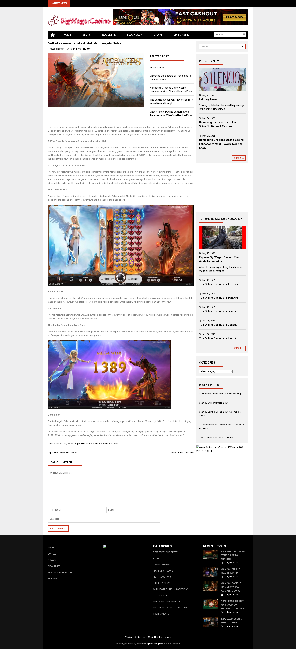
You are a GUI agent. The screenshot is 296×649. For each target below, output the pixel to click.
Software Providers (165, 595)
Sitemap (52, 578)
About (51, 547)
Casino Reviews (162, 564)
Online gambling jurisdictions (170, 589)
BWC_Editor (83, 48)
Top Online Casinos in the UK (217, 338)
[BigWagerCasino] (53, 35)
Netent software (90, 443)
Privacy (52, 560)
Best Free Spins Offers (166, 552)
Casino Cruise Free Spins (182, 452)
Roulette (109, 34)
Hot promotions (162, 577)
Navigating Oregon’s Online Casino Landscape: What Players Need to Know (221, 144)
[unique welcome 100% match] (180, 24)
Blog (156, 558)
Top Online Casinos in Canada (62, 452)
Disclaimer (54, 566)
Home (67, 34)
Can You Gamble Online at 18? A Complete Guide (231, 587)
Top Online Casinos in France (218, 311)
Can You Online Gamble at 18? (214, 402)
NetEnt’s (163, 421)
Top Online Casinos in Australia (219, 284)
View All (239, 158)
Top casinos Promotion (166, 601)
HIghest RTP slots (163, 570)
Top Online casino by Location (170, 607)
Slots (86, 34)
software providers (108, 443)
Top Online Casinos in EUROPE (218, 297)
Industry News (157, 67)
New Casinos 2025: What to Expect (216, 437)
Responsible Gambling (60, 572)
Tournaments (161, 614)
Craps (158, 34)
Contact (52, 554)
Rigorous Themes (171, 643)
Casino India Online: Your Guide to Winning (220, 393)
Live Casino (182, 34)
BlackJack (134, 34)
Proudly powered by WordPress (132, 643)
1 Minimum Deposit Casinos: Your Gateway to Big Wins (233, 605)
